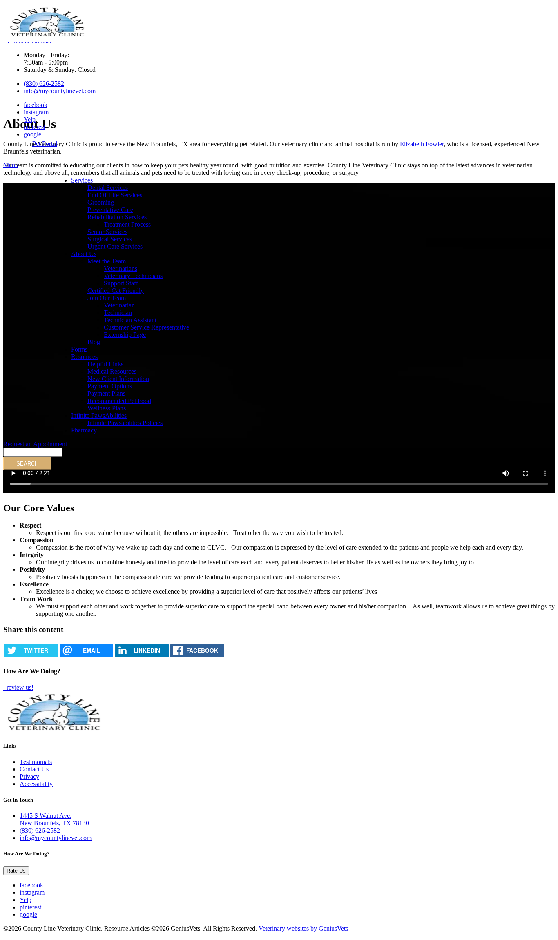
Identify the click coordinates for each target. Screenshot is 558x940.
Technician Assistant (130, 319)
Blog (93, 342)
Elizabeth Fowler (422, 143)
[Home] (47, 35)
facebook (35, 104)
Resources (84, 356)
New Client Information (118, 378)
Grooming (100, 202)
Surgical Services (109, 239)
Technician (118, 312)
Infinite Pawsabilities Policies (125, 422)
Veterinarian (119, 305)
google (32, 134)
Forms (79, 349)
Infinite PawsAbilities (99, 415)
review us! (19, 687)
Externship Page (125, 334)
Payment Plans (106, 393)
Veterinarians (120, 268)
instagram (36, 112)
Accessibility (36, 783)
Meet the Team (106, 261)
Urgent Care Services (115, 246)
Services (82, 180)
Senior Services (107, 231)
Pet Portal (44, 143)
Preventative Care (110, 209)
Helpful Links (105, 364)
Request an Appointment (35, 444)
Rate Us (16, 871)
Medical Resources (111, 371)
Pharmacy (84, 430)
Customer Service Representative (146, 327)
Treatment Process (127, 224)
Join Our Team (106, 297)
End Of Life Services (114, 195)
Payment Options (109, 386)
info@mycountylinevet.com (60, 90)
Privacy (29, 776)
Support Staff (121, 283)
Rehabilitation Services (117, 217)
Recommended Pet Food (119, 400)
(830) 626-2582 (44, 83)
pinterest (34, 126)
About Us (83, 253)
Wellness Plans (106, 408)
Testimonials (36, 761)
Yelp (30, 119)
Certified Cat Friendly (115, 290)
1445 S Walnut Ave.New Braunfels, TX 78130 (54, 819)
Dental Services (107, 187)
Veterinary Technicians (133, 275)
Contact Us (34, 769)
